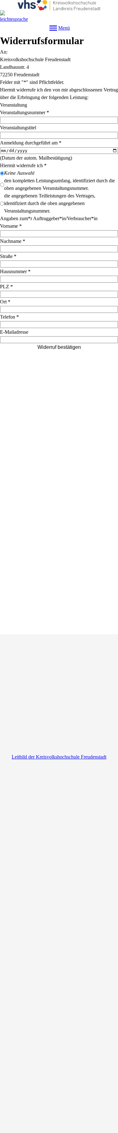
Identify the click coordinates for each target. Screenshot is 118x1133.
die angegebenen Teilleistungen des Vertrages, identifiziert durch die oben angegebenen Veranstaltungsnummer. (49, 203)
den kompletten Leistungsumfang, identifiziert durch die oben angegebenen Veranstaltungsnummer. (59, 184)
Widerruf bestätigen (59, 347)
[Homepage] (59, 5)
